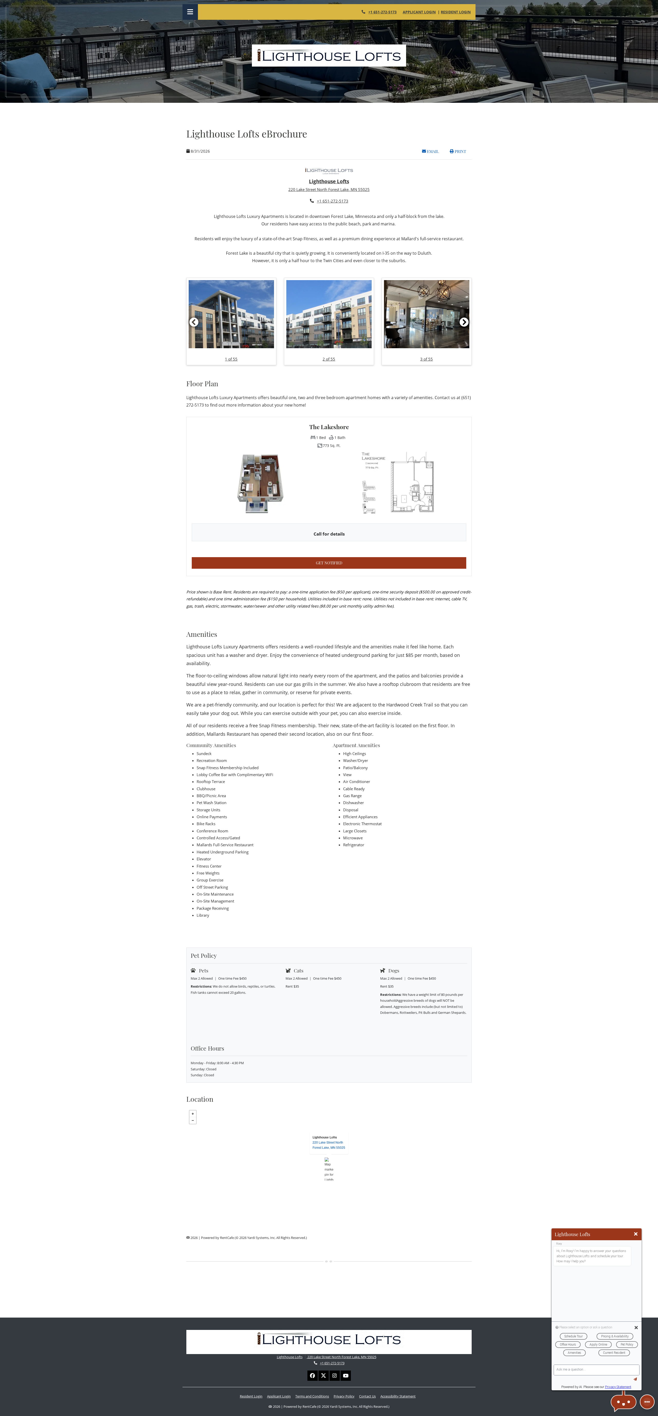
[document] (329, 1169)
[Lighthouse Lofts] (329, 1169)
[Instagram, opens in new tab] (335, 1376)
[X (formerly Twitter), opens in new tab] (323, 1376)
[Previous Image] (193, 322)
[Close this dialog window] (636, 1234)
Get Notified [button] (367, 562)
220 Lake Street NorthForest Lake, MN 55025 (329, 1145)
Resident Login (456, 11)
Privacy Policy (344, 1396)
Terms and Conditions (312, 1396)
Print (460, 151)
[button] (231, 321)
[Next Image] (464, 322)
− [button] (192, 1120)
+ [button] (192, 1113)
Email (435, 151)
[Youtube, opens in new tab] (346, 1376)
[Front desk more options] (647, 1402)
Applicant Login (419, 11)
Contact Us (367, 1396)
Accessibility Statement (398, 1396)
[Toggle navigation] (190, 12)
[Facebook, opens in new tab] (312, 1376)
